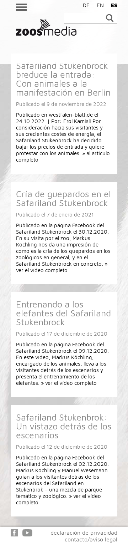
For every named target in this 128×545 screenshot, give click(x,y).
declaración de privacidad (83, 532)
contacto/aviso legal (91, 539)
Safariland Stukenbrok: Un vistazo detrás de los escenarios (63, 426)
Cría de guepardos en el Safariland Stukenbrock (63, 198)
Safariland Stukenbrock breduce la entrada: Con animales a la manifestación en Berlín (63, 78)
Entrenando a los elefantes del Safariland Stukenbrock (63, 313)
